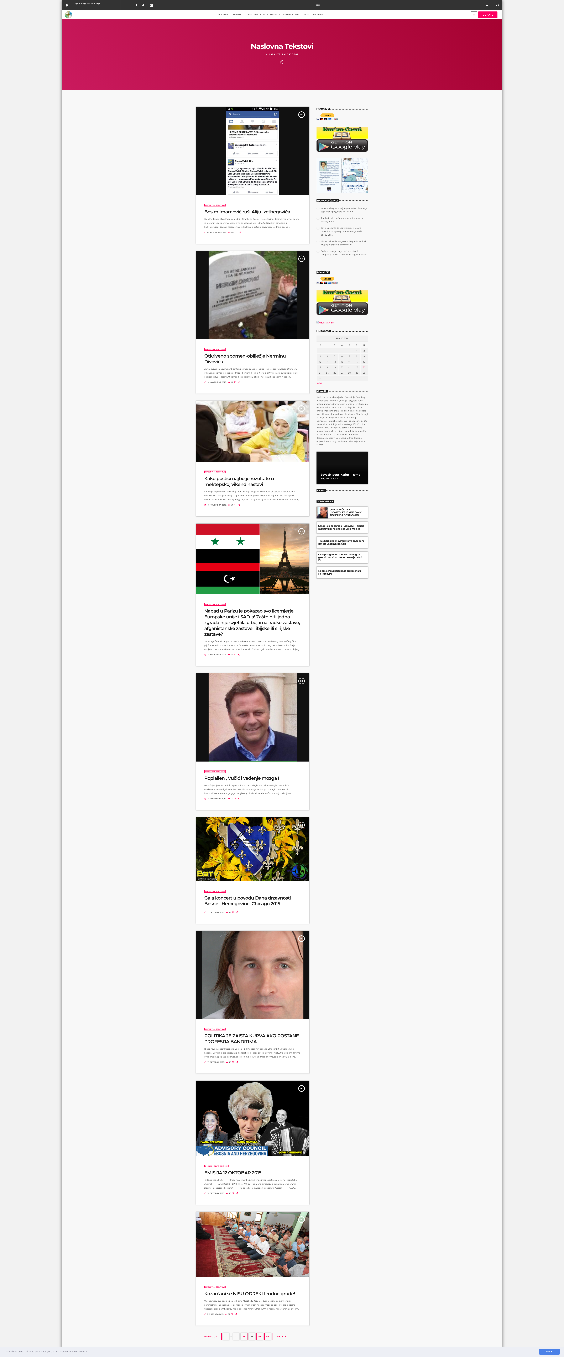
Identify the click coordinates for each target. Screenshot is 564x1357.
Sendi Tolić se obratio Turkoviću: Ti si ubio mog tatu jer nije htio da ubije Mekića (341, 527)
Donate (488, 14)
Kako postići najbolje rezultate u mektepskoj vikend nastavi (239, 481)
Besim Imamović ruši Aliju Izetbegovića (247, 212)
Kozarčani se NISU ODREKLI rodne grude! (249, 1293)
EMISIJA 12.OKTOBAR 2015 (232, 1173)
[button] (89, 1351)
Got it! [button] (549, 1352)
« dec (319, 383)
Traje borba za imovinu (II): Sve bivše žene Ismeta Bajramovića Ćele (341, 542)
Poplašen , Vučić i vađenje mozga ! (241, 778)
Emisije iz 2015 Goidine (216, 1166)
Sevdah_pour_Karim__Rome (340, 475)
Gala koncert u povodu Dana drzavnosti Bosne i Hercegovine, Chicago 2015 (247, 900)
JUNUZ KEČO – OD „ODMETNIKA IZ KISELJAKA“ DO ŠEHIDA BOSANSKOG (346, 512)
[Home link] (68, 14)
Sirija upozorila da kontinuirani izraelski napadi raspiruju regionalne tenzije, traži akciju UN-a (341, 231)
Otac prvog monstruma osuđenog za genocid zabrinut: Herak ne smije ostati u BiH (341, 557)
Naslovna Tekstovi (215, 205)
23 (364, 367)
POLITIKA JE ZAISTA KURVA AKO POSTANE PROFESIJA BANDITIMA (251, 1038)
